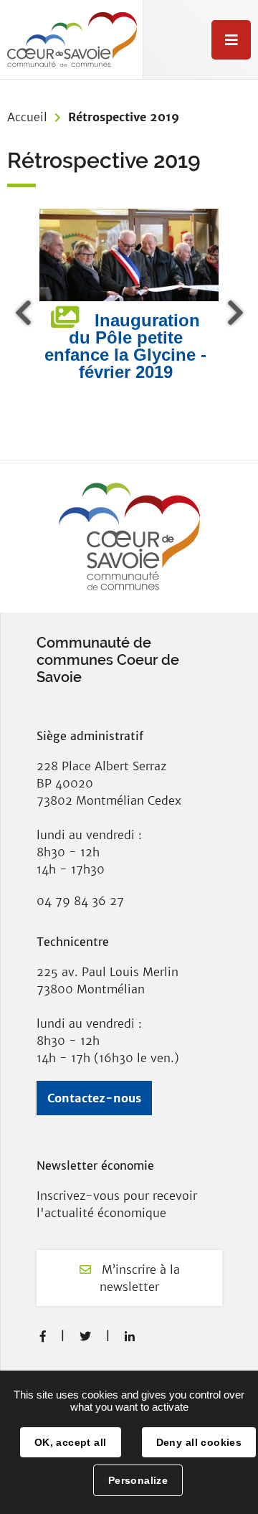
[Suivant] (233, 312)
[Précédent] (25, 312)
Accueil (27, 117)
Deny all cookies (199, 1442)
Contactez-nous (94, 1098)
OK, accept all (70, 1442)
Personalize (138, 1480)
